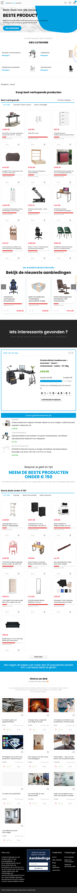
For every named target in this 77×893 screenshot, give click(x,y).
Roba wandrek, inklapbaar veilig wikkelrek (36, 172)
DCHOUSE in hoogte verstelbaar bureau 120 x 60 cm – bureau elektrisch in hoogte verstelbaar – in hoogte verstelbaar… (12, 135)
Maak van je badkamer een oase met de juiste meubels (63, 795)
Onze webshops (55, 866)
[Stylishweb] (22, 716)
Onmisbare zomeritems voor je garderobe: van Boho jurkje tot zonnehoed (64, 722)
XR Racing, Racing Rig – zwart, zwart (37, 210)
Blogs (54, 863)
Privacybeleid (69, 857)
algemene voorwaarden (69, 861)
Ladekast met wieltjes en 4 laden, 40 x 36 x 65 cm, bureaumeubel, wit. (62, 300)
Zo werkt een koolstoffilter (11, 794)
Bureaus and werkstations (20, 446)
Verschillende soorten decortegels (9, 831)
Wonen (30, 725)
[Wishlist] (70, 3)
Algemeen (57, 762)
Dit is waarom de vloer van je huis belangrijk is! (38, 758)
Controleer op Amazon (51, 403)
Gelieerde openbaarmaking (70, 865)
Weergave (6, 55)
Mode (55, 725)
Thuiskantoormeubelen (19, 433)
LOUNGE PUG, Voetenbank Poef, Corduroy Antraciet (12, 172)
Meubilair (31, 799)
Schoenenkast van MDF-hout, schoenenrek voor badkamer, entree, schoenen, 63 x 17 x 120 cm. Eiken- (12, 249)
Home (54, 857)
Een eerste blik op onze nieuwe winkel (36, 795)
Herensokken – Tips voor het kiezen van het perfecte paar (64, 758)
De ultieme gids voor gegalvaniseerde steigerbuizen (9, 722)
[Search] (65, 3)
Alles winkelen (57, 860)
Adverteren (56, 870)
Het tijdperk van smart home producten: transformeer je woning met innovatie (12, 758)
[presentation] (3, 286)
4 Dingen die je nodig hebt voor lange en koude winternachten (37, 722)
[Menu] (2, 3)
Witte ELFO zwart (33, 133)
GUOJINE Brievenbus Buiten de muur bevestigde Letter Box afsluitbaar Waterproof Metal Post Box (63, 173)
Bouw (4, 725)
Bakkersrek (15, 419)
